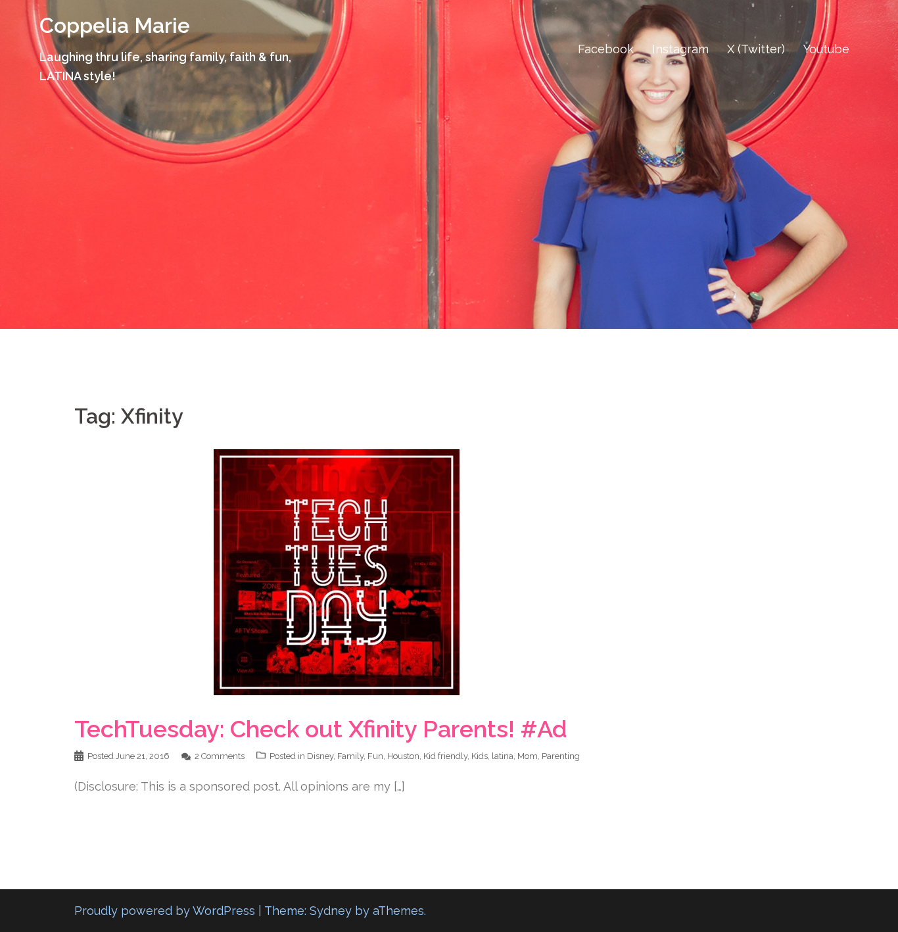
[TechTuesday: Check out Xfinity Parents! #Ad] (337, 571)
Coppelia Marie (114, 25)
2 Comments (220, 756)
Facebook (606, 49)
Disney (320, 756)
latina (502, 756)
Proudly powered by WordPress (164, 911)
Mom (527, 756)
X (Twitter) (756, 49)
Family (350, 756)
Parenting (561, 756)
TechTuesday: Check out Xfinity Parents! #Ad (320, 729)
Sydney (331, 911)
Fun (375, 756)
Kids (479, 756)
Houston (403, 756)
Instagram (680, 49)
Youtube (826, 49)
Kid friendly (445, 756)
